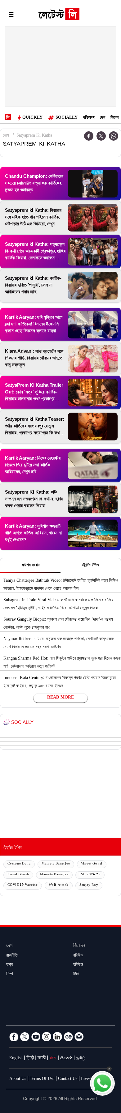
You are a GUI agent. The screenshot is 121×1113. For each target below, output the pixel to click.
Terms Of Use (42, 1079)
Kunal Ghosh (18, 874)
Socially (67, 118)
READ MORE (60, 698)
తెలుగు (66, 1058)
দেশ (102, 118)
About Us (17, 1079)
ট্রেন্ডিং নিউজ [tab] (90, 566)
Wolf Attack (59, 885)
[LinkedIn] (57, 1036)
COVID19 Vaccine (22, 885)
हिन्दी (30, 1058)
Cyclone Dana (19, 864)
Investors (89, 1079)
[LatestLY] (58, 15)
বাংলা (52, 1058)
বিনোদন (79, 946)
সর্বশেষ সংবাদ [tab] (30, 566)
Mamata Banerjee (56, 864)
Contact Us (67, 1079)
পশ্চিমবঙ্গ (89, 118)
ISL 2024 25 (90, 874)
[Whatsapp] (113, 136)
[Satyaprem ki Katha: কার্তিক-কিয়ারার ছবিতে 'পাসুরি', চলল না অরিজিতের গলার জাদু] (93, 285)
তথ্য (9, 965)
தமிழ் (80, 1058)
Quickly (32, 118)
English (16, 1058)
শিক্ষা (9, 974)
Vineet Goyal (92, 864)
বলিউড (78, 956)
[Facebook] (14, 1036)
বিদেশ (114, 118)
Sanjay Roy (88, 885)
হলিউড (78, 965)
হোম (6, 136)
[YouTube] (35, 1036)
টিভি (76, 974)
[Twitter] (101, 136)
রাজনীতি (12, 956)
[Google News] (68, 1036)
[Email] (79, 1036)
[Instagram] (46, 1036)
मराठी (42, 1058)
